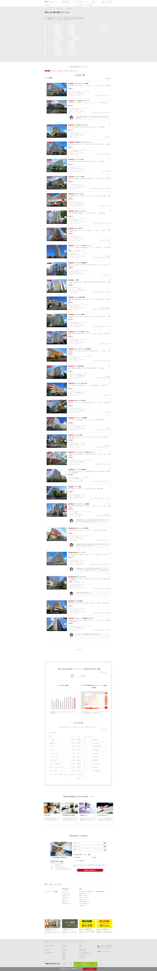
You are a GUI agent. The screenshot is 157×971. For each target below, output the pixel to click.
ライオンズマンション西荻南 (85, 511)
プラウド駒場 (81, 494)
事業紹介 (63, 954)
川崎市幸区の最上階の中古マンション (70, 50)
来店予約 (95, 857)
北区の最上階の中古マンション (51, 43)
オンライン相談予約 (80, 860)
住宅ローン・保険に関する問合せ (85, 954)
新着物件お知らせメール (84, 893)
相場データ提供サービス (84, 895)
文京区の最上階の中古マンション (51, 52)
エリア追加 (47, 4)
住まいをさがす (47, 948)
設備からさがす (65, 901)
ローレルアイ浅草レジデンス (85, 339)
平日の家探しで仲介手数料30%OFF (86, 891)
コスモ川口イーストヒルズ (84, 132)
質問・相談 (78, 857)
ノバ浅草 (80, 287)
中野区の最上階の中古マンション (51, 34)
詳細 (67, 857)
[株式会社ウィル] (45, 8)
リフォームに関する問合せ (84, 952)
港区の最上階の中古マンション (66, 25)
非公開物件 (73, 968)
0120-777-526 (57, 861)
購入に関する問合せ (101, 891)
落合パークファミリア (84, 560)
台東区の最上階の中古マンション (67, 45)
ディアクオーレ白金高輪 (82, 425)
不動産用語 (81, 905)
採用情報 (63, 959)
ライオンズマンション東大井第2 (85, 356)
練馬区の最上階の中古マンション (51, 36)
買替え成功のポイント (83, 899)
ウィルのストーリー (101, 964)
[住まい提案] (103, 1)
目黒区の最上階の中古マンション (51, 27)
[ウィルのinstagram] (71, 964)
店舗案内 (63, 948)
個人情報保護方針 (100, 864)
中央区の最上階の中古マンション (67, 48)
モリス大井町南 (82, 608)
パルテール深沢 (82, 442)
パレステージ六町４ (82, 184)
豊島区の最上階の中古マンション (67, 52)
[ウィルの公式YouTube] (68, 964)
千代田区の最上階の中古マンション (52, 32)
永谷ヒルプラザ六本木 (83, 408)
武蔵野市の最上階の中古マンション (52, 54)
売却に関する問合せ (82, 950)
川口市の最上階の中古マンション (51, 45)
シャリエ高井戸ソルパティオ (86, 108)
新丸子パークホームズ (87, 584)
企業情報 (63, 952)
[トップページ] (47, 2)
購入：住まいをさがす (53, 884)
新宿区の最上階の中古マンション (67, 32)
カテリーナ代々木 (83, 201)
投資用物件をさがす (66, 897)
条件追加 (80, 4)
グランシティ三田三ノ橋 (82, 391)
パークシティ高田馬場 (84, 477)
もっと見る (77, 778)
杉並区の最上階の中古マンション (67, 34)
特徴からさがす (65, 899)
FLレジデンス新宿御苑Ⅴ (84, 270)
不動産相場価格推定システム (85, 901)
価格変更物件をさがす (66, 903)
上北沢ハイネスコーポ (84, 218)
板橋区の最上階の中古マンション (66, 43)
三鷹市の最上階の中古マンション (67, 54)
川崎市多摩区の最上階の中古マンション (53, 50)
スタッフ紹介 (64, 950)
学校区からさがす (65, 895)
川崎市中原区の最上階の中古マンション (68, 36)
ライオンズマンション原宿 (85, 91)
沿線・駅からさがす (66, 893)
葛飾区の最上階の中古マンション (51, 48)
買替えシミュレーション (84, 897)
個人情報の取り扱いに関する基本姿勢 (92, 865)
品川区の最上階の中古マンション (67, 27)
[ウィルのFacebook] (64, 964)
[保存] (107, 1)
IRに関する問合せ (82, 957)
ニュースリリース (65, 957)
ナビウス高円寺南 (84, 373)
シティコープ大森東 (83, 322)
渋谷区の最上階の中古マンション (51, 25)
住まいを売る (47, 950)
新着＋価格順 (107, 78)
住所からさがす (65, 891)
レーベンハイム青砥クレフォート (85, 253)
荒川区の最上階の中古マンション (51, 41)
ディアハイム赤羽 (82, 167)
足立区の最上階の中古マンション (67, 41)
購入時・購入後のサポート (84, 903)
